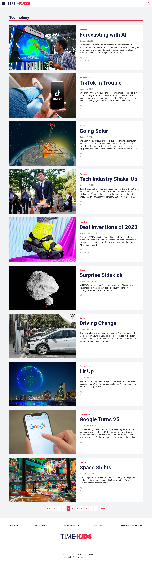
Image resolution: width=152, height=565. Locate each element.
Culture (83, 462)
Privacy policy (41, 525)
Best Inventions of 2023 (108, 227)
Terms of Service (71, 525)
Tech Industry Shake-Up (108, 179)
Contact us (14, 525)
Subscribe (98, 525)
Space (82, 126)
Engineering (85, 414)
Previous (51, 508)
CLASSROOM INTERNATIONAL (131, 525)
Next (103, 508)
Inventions (84, 222)
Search (149, 3)
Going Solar (94, 131)
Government (85, 78)
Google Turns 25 (99, 419)
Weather (83, 30)
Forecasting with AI (103, 35)
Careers (83, 318)
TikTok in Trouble (101, 83)
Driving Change (98, 323)
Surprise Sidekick (101, 275)
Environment (85, 366)
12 (96, 508)
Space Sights (95, 467)
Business (83, 174)
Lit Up (87, 371)
